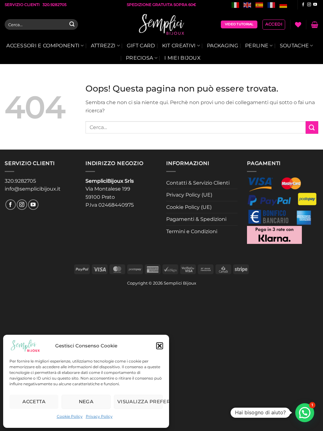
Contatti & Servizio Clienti (198, 183)
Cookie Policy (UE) (189, 207)
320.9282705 (20, 181)
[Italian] (236, 5)
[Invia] (72, 24)
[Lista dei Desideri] (298, 25)
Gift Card (141, 46)
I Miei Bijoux (182, 58)
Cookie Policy (70, 416)
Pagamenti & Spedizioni (196, 219)
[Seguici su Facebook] (303, 5)
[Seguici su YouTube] (315, 5)
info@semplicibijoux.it (33, 189)
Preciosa (139, 58)
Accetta (33, 401)
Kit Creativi (179, 46)
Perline (256, 46)
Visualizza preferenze (140, 401)
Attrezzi (103, 46)
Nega (86, 401)
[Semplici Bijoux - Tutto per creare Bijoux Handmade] (162, 24)
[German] (283, 5)
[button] (159, 346)
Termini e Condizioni (191, 231)
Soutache (294, 46)
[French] (271, 5)
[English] (248, 5)
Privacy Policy (99, 416)
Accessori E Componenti (42, 46)
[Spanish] (259, 5)
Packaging (222, 46)
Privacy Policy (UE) (189, 195)
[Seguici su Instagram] (309, 5)
